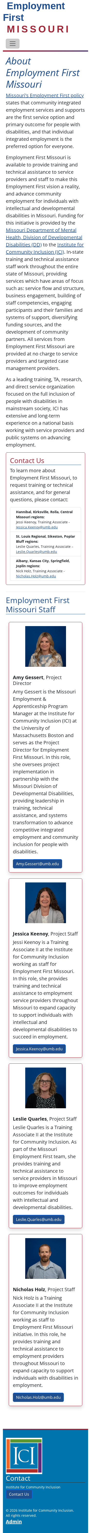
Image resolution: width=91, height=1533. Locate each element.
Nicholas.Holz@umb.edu (36, 576)
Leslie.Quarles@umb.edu (36, 551)
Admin (14, 1521)
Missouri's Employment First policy (45, 95)
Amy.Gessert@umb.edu (37, 863)
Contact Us (19, 1494)
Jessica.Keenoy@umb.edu (37, 527)
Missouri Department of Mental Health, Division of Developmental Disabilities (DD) (44, 237)
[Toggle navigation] (12, 43)
